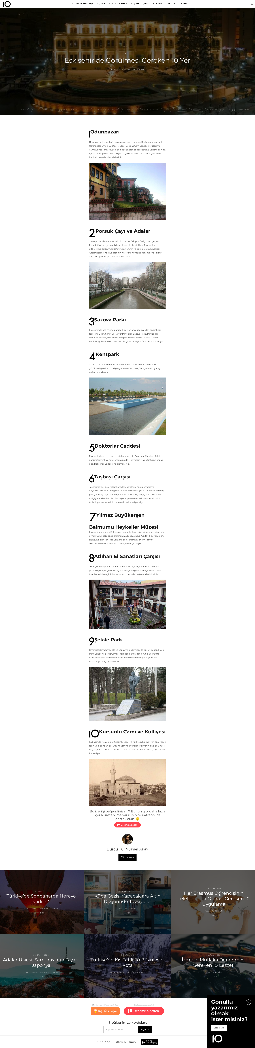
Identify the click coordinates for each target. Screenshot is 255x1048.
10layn (24, 110)
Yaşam (135, 4)
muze (167, 110)
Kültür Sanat (118, 4)
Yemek (172, 4)
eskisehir (99, 110)
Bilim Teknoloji (82, 4)
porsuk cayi (196, 110)
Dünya (101, 4)
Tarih (183, 4)
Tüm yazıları (127, 857)
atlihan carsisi (51, 110)
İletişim (132, 1042)
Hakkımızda (120, 1042)
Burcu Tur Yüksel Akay (124, 69)
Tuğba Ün (217, 911)
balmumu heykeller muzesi (77, 110)
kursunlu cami (129, 110)
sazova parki (212, 110)
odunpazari (180, 110)
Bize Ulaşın (219, 1028)
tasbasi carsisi (243, 110)
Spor (146, 4)
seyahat (227, 110)
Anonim (217, 972)
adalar (35, 110)
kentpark (113, 110)
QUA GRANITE (131, 908)
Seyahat (158, 4)
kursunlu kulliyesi (151, 110)
